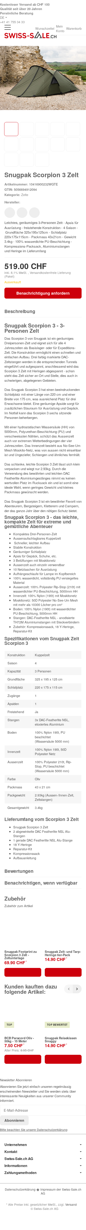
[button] (43, 311)
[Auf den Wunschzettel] (9, 212)
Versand (71, 1204)
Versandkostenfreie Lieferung (50, 272)
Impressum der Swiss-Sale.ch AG (60, 1191)
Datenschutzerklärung (20, 1189)
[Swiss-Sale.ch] (30, 34)
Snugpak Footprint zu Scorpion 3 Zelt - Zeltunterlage (20, 954)
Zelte (24, 194)
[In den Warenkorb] (22, 972)
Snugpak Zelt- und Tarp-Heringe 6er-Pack (63, 953)
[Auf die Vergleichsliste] (22, 212)
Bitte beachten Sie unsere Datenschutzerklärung (33, 1129)
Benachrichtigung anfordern (43, 293)
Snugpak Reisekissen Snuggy (61, 1039)
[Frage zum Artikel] (34, 212)
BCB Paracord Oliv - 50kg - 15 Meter (19, 1039)
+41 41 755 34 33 (12, 21)
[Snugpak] (27, 202)
